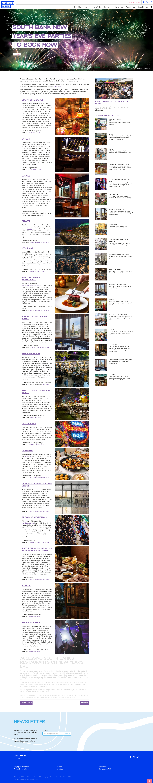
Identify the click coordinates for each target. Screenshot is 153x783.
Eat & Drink (77, 7)
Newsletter (102, 767)
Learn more (17, 743)
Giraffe (29, 229)
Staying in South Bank (21, 767)
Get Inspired (108, 7)
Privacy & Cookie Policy (21, 769)
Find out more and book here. (39, 511)
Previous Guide (26, 702)
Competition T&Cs (105, 769)
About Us (60, 769)
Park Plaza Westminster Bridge (37, 485)
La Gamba (27, 456)
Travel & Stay (130, 7)
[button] (17, 54)
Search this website (151, 7)
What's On (97, 7)
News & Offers (143, 7)
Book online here (34, 133)
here (53, 697)
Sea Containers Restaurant (31, 285)
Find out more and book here (39, 579)
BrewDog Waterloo (28, 523)
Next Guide (84, 702)
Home (15, 13)
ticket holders (62, 673)
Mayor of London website (68, 697)
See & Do (87, 7)
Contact (59, 767)
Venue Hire (119, 7)
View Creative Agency (33, 779)
